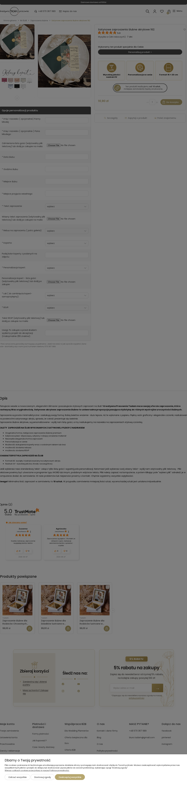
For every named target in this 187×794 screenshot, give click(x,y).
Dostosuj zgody (42, 777)
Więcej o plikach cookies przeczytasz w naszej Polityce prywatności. (37, 770)
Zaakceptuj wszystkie (70, 777)
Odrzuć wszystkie (17, 777)
